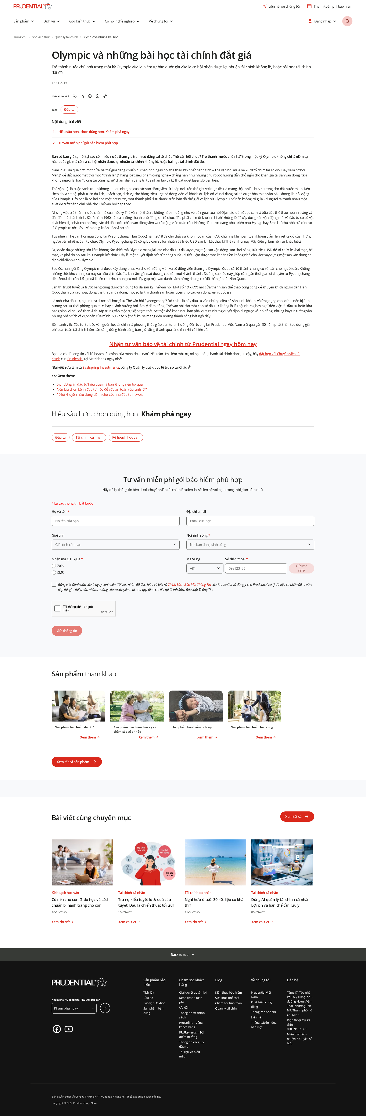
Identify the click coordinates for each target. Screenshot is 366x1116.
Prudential (75, 359)
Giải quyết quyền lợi (193, 992)
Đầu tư (69, 109)
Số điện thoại (236, 559)
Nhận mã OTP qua (67, 559)
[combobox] (116, 545)
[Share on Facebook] (90, 96)
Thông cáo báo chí (263, 1012)
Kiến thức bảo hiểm (228, 992)
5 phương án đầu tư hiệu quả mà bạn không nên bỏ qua (100, 384)
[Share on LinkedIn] (82, 96)
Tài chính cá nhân (89, 437)
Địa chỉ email (196, 511)
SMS (60, 572)
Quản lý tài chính (226, 1008)
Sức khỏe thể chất (227, 998)
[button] (24, 21)
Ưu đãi (183, 1008)
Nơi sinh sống (198, 535)
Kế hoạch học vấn (126, 437)
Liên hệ (256, 1017)
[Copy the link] (105, 96)
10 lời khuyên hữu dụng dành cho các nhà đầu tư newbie (100, 394)
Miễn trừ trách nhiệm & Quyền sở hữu (300, 1038)
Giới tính (58, 535)
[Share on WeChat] (74, 96)
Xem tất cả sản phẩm (73, 761)
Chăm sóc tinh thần (228, 1003)
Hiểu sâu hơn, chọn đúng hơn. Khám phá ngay (94, 132)
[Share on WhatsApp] (97, 96)
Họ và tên (60, 511)
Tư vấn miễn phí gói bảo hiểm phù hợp (88, 143)
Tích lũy (148, 992)
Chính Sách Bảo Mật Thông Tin (189, 584)
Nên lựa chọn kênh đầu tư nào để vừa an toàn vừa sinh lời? (102, 389)
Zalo (60, 566)
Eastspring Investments (101, 367)
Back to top (179, 954)
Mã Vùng (193, 559)
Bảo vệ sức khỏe (154, 1003)
